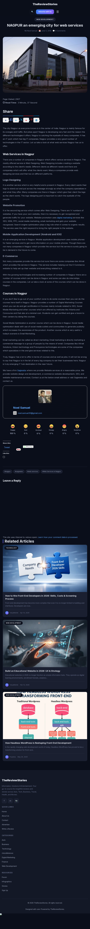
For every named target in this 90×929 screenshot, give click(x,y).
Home (4, 812)
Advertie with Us (45, 12)
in (10, 801)
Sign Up (5, 890)
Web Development (9, 866)
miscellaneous (7, 853)
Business (5, 844)
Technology (6, 849)
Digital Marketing (8, 857)
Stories (5, 886)
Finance (5, 862)
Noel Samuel (21, 407)
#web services (32, 471)
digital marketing (64, 217)
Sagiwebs (21, 370)
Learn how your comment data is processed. (58, 537)
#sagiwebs (19, 471)
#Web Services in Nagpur (51, 471)
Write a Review (8, 829)
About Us (5, 816)
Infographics (7, 882)
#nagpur (8, 471)
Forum (4, 877)
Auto (4, 840)
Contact (5, 820)
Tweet (7, 447)
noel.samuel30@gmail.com (30, 413)
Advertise (5, 825)
